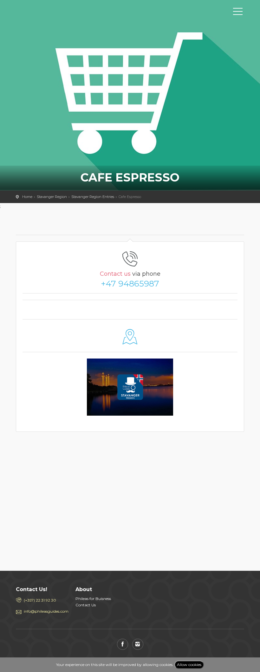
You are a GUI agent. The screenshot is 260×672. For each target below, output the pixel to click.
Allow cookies (189, 664)
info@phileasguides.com (45, 611)
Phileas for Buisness (93, 598)
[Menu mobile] (238, 12)
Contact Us (85, 605)
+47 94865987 (130, 283)
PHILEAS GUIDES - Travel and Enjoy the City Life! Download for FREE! (44, 11)
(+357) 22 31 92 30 (40, 600)
